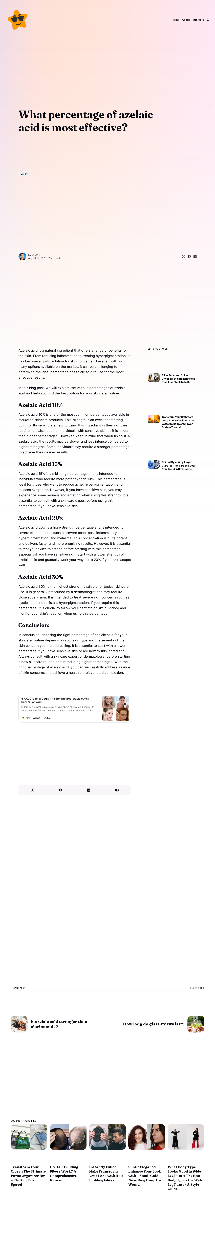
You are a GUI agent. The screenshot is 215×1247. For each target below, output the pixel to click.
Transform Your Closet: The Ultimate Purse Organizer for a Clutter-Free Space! (28, 1176)
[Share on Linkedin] (194, 256)
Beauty (24, 174)
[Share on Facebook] (188, 256)
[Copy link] (117, 790)
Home (175, 19)
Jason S (36, 254)
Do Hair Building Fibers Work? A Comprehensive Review (64, 1173)
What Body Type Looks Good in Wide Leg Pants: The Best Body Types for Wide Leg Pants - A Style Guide (185, 1178)
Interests (198, 19)
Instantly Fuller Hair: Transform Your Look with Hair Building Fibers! (106, 1173)
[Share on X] (182, 256)
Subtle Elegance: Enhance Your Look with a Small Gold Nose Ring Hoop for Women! (145, 1176)
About (186, 19)
